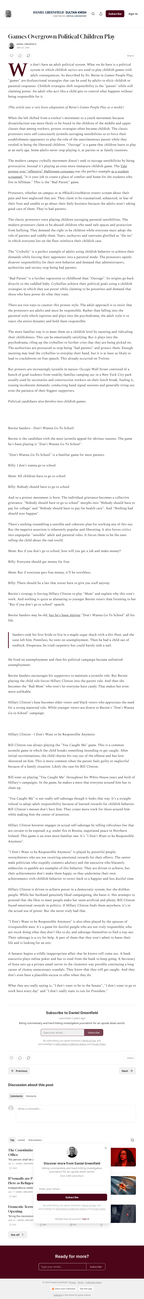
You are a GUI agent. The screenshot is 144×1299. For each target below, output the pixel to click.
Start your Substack (65, 1288)
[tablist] (23, 1096)
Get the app (86, 1288)
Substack (57, 1295)
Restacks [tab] (31, 1096)
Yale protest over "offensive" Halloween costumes (67, 169)
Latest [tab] (21, 1140)
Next (125, 1071)
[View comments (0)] (20, 55)
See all (15, 1234)
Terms (81, 1282)
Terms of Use (89, 1205)
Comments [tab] (16, 1096)
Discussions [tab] (35, 1140)
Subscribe (115, 13)
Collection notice (93, 1282)
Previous (21, 1071)
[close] (106, 1148)
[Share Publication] (100, 13)
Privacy (72, 1282)
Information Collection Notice (70, 1208)
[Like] (11, 55)
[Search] (93, 13)
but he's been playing (64, 615)
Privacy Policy (98, 1208)
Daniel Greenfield (26, 44)
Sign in (133, 13)
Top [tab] (12, 1140)
